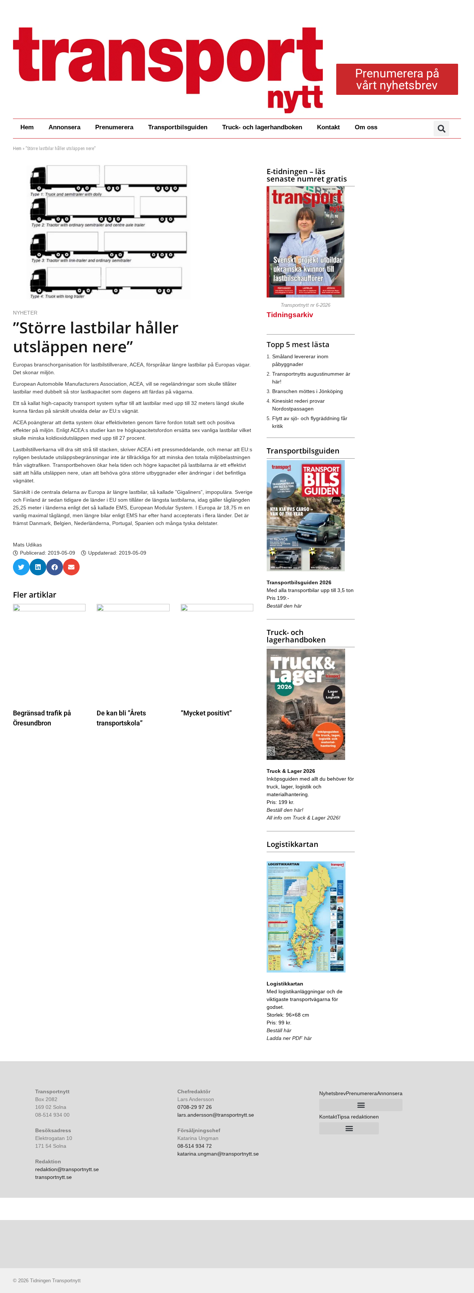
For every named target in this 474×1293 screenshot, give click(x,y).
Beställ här (279, 1030)
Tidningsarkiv (290, 315)
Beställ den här (284, 606)
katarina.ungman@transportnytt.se (218, 1154)
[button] (441, 128)
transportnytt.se (53, 1177)
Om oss (366, 127)
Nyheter (25, 313)
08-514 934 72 (194, 1146)
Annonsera (64, 127)
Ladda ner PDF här (289, 1038)
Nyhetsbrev (332, 1093)
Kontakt (328, 127)
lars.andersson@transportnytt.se (215, 1115)
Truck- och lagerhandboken (262, 127)
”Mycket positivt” (206, 713)
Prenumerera (114, 127)
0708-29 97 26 (194, 1107)
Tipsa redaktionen (358, 1117)
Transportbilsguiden (177, 127)
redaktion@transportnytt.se (67, 1169)
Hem (27, 127)
